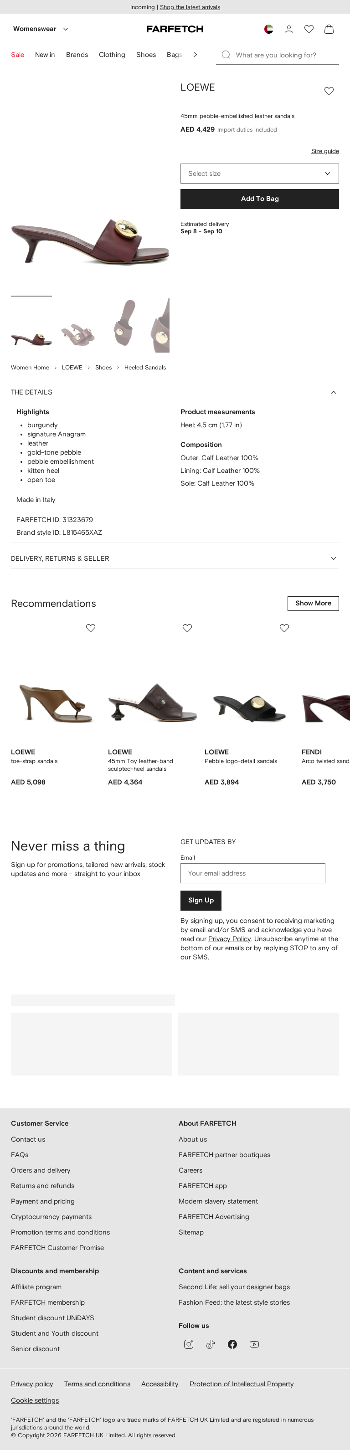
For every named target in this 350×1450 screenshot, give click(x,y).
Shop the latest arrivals (190, 7)
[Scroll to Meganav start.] (195, 55)
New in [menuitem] (45, 54)
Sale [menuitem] (17, 54)
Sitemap (191, 1232)
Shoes (103, 367)
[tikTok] (211, 1344)
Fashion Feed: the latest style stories (234, 1302)
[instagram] (189, 1344)
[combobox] (259, 174)
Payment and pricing (43, 1201)
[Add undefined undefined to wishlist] (91, 628)
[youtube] (254, 1344)
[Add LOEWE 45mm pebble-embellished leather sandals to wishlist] (329, 91)
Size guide (325, 151)
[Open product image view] (90, 186)
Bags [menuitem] (174, 54)
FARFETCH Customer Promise (57, 1247)
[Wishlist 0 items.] (309, 29)
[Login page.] (289, 29)
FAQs (19, 1154)
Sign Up (201, 900)
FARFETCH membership (48, 1302)
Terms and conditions (97, 1383)
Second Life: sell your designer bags (234, 1286)
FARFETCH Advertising (214, 1216)
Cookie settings (35, 1400)
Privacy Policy (229, 938)
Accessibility (160, 1383)
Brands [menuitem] (77, 54)
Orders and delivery (41, 1170)
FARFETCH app (203, 1185)
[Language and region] (269, 29)
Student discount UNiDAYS (52, 1317)
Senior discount (35, 1348)
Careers (190, 1170)
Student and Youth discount (54, 1333)
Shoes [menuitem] (146, 54)
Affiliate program (36, 1286)
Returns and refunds (42, 1185)
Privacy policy (32, 1383)
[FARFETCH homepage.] (175, 29)
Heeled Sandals (145, 367)
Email (187, 858)
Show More (313, 603)
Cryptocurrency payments (51, 1216)
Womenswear (35, 29)
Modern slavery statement (218, 1201)
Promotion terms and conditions (60, 1232)
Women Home (30, 367)
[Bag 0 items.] (329, 29)
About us (193, 1139)
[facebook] (232, 1344)
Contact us (28, 1139)
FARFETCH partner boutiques (224, 1154)
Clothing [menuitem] (112, 54)
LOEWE (72, 367)
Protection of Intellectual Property (242, 1383)
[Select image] (31, 325)
